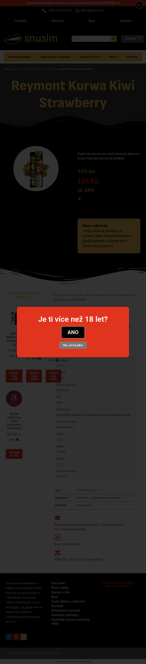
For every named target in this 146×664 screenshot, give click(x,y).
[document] (73, 332)
